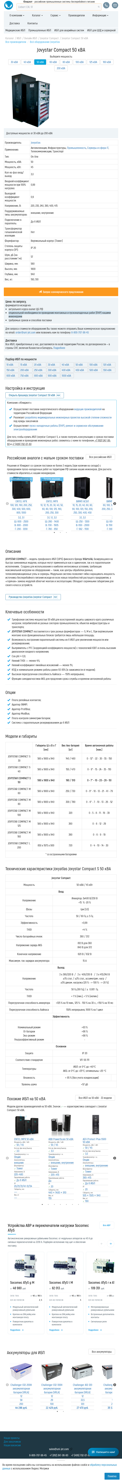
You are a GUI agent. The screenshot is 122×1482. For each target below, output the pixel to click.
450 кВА (80, 370)
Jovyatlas (35, 142)
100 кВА (80, 62)
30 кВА (14, 62)
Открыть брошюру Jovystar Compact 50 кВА (32, 395)
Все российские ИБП (100, 457)
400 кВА (66, 370)
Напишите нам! (105, 1452)
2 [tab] (67, 1411)
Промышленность (76, 147)
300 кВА (52, 370)
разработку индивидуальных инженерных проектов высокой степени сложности (68, 417)
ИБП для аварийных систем (69, 30)
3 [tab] (70, 532)
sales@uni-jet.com (59, 1449)
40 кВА (27, 62)
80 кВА (66, 62)
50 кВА (79, 364)
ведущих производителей (88, 409)
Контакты (32, 23)
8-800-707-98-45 (80, 332)
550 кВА (107, 370)
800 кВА (38, 375)
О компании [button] (16, 15)
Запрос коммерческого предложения (62, 292)
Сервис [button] (55, 15)
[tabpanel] (21, 503)
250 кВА (38, 370)
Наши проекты (12, 1438)
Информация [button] (99, 15)
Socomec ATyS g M (22, 1282)
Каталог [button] (36, 15)
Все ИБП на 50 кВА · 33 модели (95, 1097)
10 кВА (10, 364)
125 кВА (93, 62)
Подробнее (59, 347)
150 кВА (10, 370)
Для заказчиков (12, 1441)
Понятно (112, 1476)
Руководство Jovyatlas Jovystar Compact (30, 597)
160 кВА (107, 62)
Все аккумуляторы (102, 1351)
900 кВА (52, 375)
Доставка (15, 23)
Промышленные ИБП (39, 30)
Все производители (15, 42)
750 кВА (24, 375)
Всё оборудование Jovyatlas (45, 42)
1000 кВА (66, 375)
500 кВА (93, 370)
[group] (61, 1294)
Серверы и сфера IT (97, 147)
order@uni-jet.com (26, 332)
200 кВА (61, 68)
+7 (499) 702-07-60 (80, 1455)
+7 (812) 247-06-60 (59, 1455)
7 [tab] (83, 1204)
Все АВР (107, 1225)
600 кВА (11, 375)
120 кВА (107, 364)
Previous (7, 503)
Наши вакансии (12, 1445)
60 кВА (53, 62)
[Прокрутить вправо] (110, 1243)
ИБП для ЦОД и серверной (101, 30)
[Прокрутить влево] (101, 1243)
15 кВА (23, 364)
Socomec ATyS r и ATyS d (104, 1282)
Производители (76, 15)
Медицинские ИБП (15, 30)
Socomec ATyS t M (61, 1282)
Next (114, 503)
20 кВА (37, 364)
